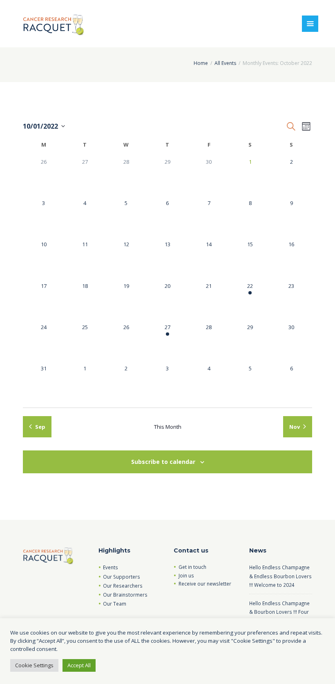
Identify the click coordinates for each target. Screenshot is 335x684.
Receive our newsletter (205, 583)
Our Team (114, 603)
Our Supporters (121, 576)
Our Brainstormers (125, 594)
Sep (40, 426)
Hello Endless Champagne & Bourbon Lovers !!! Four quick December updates (279, 612)
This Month (167, 426)
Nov (294, 426)
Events (110, 567)
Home (201, 63)
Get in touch (192, 567)
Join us (186, 575)
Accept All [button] (79, 665)
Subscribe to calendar (163, 462)
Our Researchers (123, 585)
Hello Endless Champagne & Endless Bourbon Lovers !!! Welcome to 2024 (280, 576)
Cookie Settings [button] (34, 665)
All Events (225, 63)
